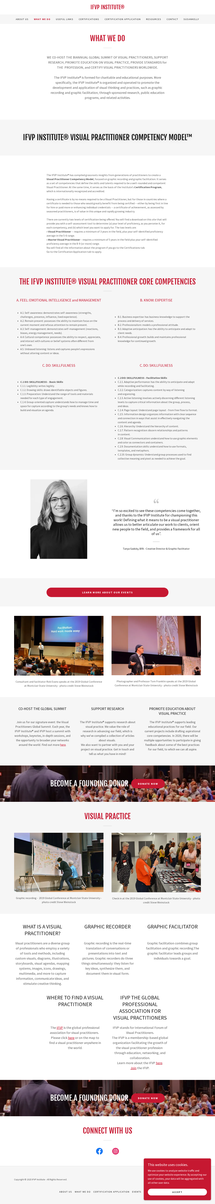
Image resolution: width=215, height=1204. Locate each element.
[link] (107, 8)
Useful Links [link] (64, 19)
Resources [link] (153, 19)
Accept (177, 1191)
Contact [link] (172, 19)
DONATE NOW (148, 783)
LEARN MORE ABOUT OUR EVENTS (107, 592)
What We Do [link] (42, 19)
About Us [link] (22, 19)
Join (133, 1068)
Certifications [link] (89, 19)
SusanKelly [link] (191, 19)
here (63, 745)
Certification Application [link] (123, 19)
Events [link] (136, 1191)
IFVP (60, 1027)
